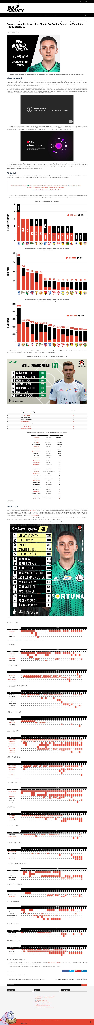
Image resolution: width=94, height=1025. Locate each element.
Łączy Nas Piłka (32, 510)
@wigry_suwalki (45, 1004)
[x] (83, 1)
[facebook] (80, 1)
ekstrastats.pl (51, 962)
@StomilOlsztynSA (46, 1005)
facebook (84, 984)
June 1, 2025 (50, 1007)
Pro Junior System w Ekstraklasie (21, 21)
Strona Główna (12, 15)
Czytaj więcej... (24, 1023)
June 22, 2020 (55, 189)
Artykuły (20, 15)
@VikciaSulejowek (47, 1002)
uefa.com (58, 962)
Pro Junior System (31, 15)
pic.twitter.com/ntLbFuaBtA (57, 187)
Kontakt (54, 15)
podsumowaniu (35, 515)
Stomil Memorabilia (43, 15)
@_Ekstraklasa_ (63, 185)
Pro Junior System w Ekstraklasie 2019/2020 (38, 21)
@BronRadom (45, 1001)
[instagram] (86, 1)
